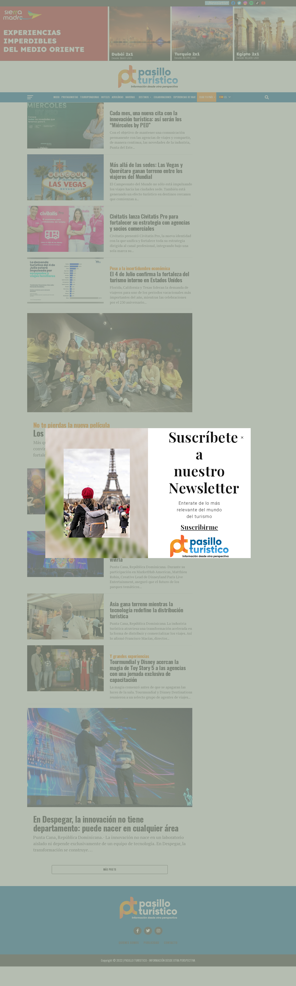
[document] (148, 493)
